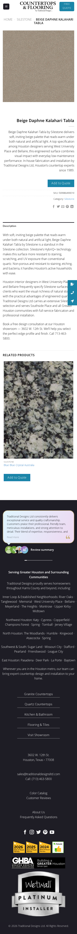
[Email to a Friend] (62, 206)
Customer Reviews (38, 798)
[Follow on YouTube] (52, 832)
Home (8, 19)
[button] (6, 7)
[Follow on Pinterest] (45, 832)
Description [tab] (9, 225)
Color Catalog (38, 793)
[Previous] (6, 105)
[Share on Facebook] (53, 206)
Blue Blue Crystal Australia (19, 465)
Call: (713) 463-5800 (38, 779)
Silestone (24, 19)
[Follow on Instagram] (32, 832)
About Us (38, 812)
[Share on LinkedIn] (71, 206)
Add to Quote (60, 183)
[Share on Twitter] (58, 206)
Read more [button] (13, 537)
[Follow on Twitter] (38, 832)
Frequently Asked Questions (38, 817)
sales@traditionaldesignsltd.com (38, 774)
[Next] (16, 105)
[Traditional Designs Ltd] (38, 6)
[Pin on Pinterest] (67, 206)
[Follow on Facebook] (25, 832)
